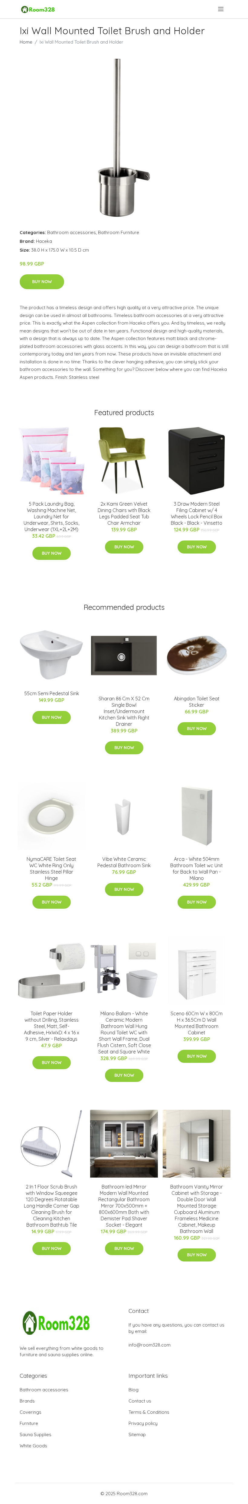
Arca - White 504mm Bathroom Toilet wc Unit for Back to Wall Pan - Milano (196, 868)
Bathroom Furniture (118, 232)
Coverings (30, 1412)
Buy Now (42, 281)
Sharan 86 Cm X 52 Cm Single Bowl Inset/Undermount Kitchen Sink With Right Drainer (124, 711)
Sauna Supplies (35, 1434)
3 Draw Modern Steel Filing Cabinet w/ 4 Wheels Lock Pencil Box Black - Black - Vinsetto (196, 513)
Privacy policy (143, 1423)
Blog (134, 1390)
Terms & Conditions (149, 1412)
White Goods (33, 1446)
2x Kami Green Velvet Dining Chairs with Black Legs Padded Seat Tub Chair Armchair (124, 513)
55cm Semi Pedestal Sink (51, 693)
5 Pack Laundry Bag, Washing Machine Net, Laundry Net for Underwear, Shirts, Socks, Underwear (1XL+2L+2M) (51, 516)
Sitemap (137, 1434)
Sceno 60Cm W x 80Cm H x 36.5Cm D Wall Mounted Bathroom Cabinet (197, 1023)
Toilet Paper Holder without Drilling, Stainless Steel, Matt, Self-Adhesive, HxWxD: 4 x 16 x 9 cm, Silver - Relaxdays (51, 1026)
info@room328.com (150, 1345)
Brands (27, 1401)
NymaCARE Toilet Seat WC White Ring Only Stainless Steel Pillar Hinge (51, 868)
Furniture (29, 1423)
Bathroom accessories (71, 232)
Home (26, 42)
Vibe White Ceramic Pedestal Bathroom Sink (124, 862)
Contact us (140, 1401)
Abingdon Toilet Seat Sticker (197, 702)
